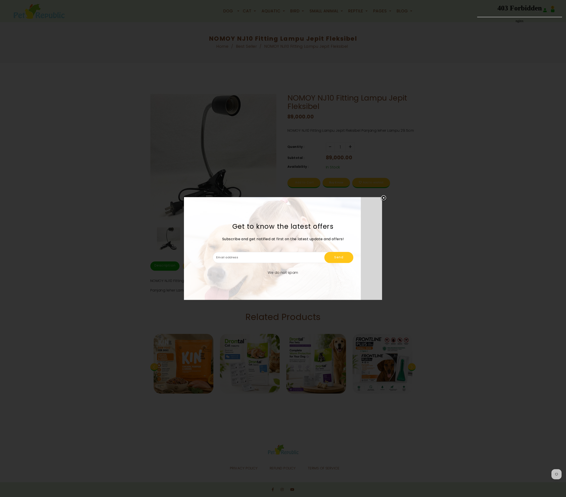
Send (338, 257)
